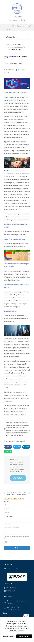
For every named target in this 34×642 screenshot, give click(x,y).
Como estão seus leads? (14, 44)
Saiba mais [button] (20, 631)
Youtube (21, 411)
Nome (6, 501)
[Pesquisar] (30, 26)
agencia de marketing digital (21, 425)
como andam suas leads (13, 435)
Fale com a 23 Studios (15, 49)
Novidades (12, 56)
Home (6, 56)
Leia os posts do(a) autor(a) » (18, 478)
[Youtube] (7, 29)
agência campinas (15, 422)
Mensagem (7, 524)
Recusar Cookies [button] (8, 636)
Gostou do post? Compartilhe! (16, 47)
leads (22, 435)
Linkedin (22, 414)
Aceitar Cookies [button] (24, 636)
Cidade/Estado (9, 516)
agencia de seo (16, 430)
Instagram (7, 414)
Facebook (15, 414)
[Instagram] (9, 29)
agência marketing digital (21, 432)
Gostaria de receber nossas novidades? (17, 537)
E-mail (6, 509)
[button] (12, 26)
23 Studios (17, 16)
